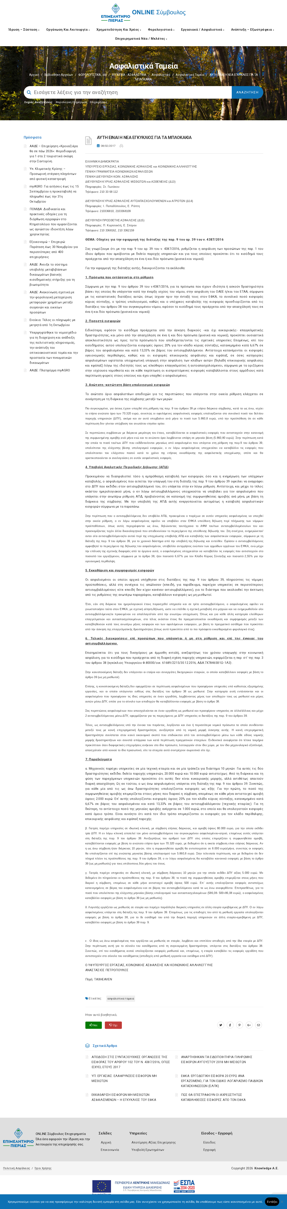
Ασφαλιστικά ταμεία (190, 74)
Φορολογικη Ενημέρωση (71, 102)
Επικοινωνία (110, 1150)
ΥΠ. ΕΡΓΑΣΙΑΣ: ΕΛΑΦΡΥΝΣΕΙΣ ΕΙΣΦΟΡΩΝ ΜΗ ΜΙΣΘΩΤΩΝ (124, 1078)
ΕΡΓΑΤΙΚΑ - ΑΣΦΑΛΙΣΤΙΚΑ (129, 74)
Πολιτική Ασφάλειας (16, 1168)
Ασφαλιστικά (161, 74)
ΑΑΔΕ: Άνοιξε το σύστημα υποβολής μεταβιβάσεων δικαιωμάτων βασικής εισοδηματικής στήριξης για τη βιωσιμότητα (52, 275)
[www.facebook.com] (230, 1025)
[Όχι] (282, 1204)
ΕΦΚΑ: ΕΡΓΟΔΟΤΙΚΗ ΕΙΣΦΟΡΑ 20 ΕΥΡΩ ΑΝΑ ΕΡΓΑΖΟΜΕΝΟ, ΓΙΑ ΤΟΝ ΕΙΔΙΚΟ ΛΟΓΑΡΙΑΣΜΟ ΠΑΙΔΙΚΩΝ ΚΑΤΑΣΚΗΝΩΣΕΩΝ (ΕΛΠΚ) (222, 1081)
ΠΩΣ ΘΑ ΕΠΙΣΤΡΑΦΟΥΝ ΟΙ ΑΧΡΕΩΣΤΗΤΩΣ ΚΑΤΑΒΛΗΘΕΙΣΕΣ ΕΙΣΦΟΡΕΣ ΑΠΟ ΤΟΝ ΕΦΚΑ (213, 1097)
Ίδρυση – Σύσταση (23, 29)
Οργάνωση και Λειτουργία (67, 29)
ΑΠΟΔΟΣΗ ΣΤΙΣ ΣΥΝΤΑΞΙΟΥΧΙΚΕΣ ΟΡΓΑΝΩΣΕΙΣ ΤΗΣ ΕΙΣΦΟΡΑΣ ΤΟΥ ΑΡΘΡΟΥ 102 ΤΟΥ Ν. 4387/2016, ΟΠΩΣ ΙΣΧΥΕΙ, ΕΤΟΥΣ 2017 (131, 1062)
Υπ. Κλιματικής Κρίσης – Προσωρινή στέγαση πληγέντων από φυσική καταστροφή (53, 174)
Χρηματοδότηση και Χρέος (118, 29)
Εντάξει (272, 1201)
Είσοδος (209, 1142)
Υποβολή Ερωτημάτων (148, 1150)
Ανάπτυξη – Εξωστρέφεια (252, 29)
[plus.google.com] (249, 1025)
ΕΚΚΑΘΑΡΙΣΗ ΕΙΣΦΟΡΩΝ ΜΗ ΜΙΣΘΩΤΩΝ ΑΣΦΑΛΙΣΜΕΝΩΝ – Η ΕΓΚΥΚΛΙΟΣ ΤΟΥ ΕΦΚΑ (124, 1097)
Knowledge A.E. (266, 1168)
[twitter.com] (220, 1025)
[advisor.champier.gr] (258, 1025)
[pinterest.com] (239, 1025)
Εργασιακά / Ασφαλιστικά (202, 29)
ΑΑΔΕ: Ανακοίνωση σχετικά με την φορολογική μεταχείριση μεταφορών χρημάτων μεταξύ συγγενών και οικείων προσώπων (52, 302)
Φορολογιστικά (160, 29)
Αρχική (34, 74)
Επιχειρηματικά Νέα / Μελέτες (140, 39)
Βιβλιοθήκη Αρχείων (59, 74)
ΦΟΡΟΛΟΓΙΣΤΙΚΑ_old (92, 74)
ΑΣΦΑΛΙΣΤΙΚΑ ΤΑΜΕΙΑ (120, 998)
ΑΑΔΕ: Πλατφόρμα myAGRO (50, 370)
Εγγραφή (209, 1150)
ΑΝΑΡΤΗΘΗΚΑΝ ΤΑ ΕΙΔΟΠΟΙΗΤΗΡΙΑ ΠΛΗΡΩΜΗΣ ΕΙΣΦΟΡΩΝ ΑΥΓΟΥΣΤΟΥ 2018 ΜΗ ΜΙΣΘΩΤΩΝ (216, 1059)
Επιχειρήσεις (98, 102)
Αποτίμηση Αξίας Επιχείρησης (154, 1142)
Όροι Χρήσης (43, 1168)
